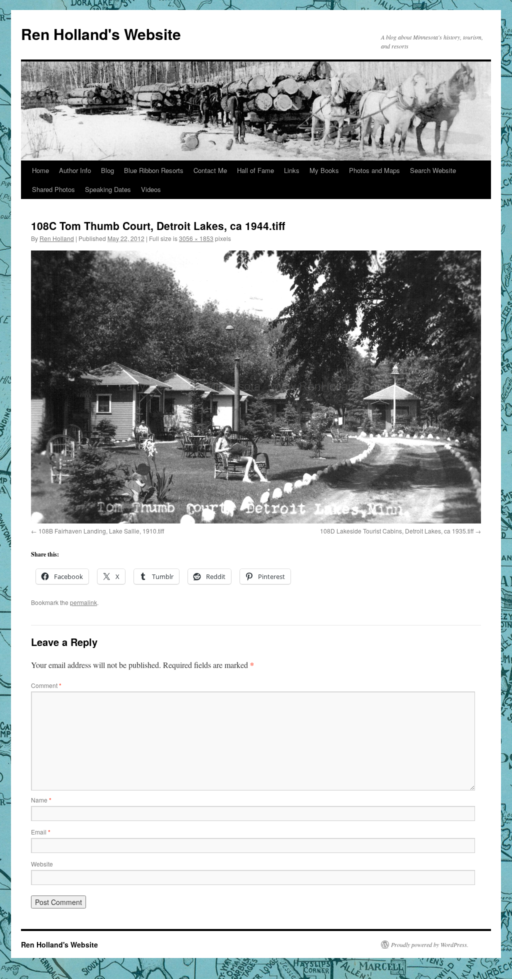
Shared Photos (53, 189)
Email (40, 832)
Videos (151, 189)
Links (292, 170)
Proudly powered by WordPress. (429, 944)
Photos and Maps (374, 170)
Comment (46, 685)
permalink (83, 602)
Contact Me (210, 170)
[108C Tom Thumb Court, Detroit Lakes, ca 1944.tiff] (256, 387)
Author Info (75, 170)
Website (42, 864)
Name (41, 800)
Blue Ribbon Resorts (154, 170)
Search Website (433, 170)
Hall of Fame (255, 170)
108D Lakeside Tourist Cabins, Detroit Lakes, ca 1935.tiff (397, 530)
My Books (324, 170)
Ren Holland (57, 238)
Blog (107, 170)
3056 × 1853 (196, 238)
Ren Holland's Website (101, 33)
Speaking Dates (108, 189)
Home (40, 170)
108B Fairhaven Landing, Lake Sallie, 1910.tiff (101, 530)
